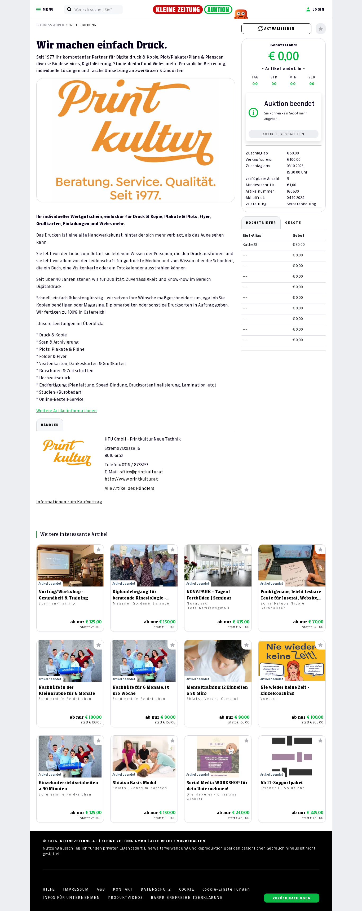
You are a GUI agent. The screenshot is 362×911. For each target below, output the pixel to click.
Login (318, 9)
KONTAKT (123, 889)
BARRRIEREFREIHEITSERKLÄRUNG (187, 897)
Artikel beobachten (283, 134)
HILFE (49, 889)
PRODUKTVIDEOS (125, 897)
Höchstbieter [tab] (261, 222)
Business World (50, 25)
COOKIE (187, 889)
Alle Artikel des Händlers (129, 488)
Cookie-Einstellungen (226, 889)
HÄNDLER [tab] (50, 424)
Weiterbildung (82, 25)
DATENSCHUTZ (156, 889)
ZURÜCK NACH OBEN (292, 898)
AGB (101, 889)
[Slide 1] (136, 193)
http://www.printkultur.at (131, 479)
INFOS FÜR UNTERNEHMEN (71, 897)
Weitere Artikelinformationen (66, 410)
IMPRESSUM (76, 889)
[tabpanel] (135, 461)
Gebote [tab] (293, 222)
